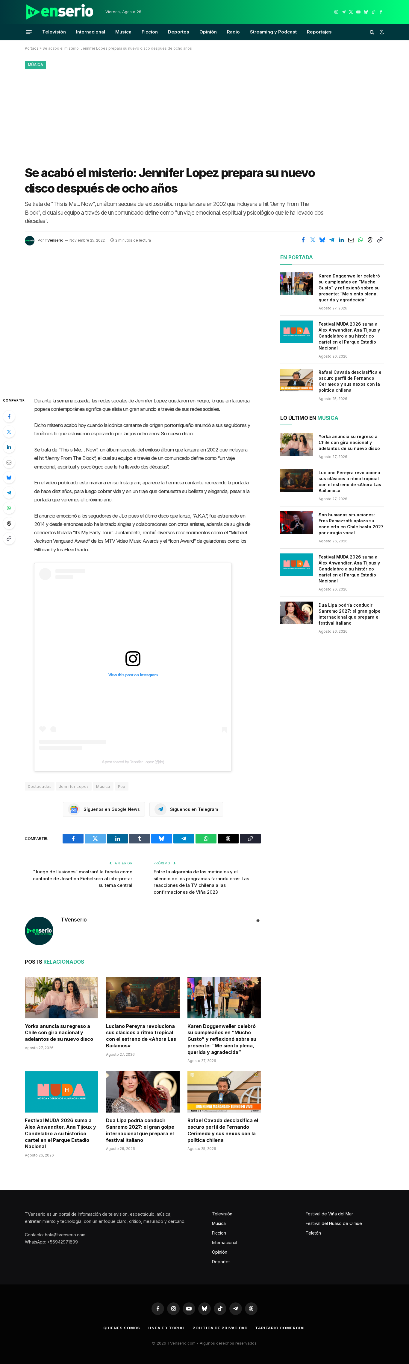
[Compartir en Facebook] (303, 240)
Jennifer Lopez (74, 786)
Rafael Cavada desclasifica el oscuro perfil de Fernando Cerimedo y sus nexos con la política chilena (222, 1130)
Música (123, 32)
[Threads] (9, 523)
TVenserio (54, 240)
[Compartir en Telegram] (331, 240)
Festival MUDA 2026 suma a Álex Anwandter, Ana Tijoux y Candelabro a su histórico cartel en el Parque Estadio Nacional (60, 1133)
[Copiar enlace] (379, 240)
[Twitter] (9, 432)
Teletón (313, 1232)
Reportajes (319, 32)
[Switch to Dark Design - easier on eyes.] (381, 32)
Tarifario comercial (280, 1327)
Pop (121, 786)
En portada (296, 257)
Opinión (208, 32)
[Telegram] (9, 493)
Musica (103, 786)
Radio (233, 32)
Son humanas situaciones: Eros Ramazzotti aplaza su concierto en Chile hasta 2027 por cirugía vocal (351, 523)
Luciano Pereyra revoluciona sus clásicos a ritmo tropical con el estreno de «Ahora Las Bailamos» (141, 1036)
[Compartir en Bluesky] (322, 240)
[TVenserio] (60, 12)
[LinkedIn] (9, 447)
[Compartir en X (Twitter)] (312, 240)
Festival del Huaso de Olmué (334, 1223)
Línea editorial (166, 1327)
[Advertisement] (204, 116)
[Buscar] (372, 32)
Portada (32, 48)
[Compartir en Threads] (370, 240)
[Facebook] (9, 416)
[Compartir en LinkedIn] (341, 240)
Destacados (39, 786)
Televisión (54, 32)
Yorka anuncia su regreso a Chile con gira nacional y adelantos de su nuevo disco (59, 1032)
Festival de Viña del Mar (329, 1213)
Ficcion (150, 32)
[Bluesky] (9, 477)
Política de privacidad (220, 1327)
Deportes (178, 32)
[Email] (9, 462)
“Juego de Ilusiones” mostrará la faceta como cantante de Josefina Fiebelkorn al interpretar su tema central (82, 878)
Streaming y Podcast (273, 32)
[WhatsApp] (9, 508)
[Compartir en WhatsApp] (360, 240)
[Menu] (29, 32)
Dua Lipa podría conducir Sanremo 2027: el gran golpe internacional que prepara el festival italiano (140, 1130)
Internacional (90, 32)
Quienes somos (121, 1327)
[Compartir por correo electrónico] (350, 240)
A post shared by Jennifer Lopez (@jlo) (133, 761)
